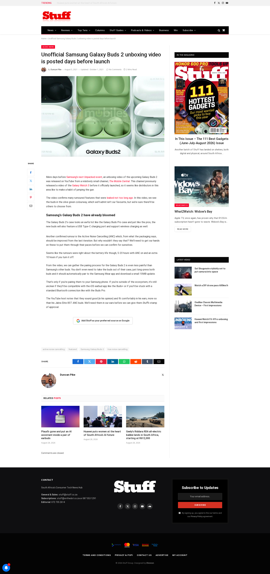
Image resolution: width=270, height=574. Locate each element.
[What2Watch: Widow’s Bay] (202, 186)
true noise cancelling (118, 349)
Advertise (162, 555)
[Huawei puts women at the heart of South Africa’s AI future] (103, 416)
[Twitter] (30, 180)
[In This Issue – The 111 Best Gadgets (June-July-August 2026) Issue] (202, 98)
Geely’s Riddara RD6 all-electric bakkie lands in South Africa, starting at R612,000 (92, 3)
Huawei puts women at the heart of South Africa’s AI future (102, 433)
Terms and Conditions (96, 555)
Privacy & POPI (124, 555)
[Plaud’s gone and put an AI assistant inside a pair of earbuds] (60, 416)
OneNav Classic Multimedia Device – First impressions (208, 304)
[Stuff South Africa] (56, 16)
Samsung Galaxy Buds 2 (92, 349)
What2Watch (182, 205)
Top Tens (83, 30)
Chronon (150, 563)
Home (43, 39)
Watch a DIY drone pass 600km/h (211, 285)
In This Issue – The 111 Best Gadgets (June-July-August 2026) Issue (201, 141)
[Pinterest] (30, 197)
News (51, 30)
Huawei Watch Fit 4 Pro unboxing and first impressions (211, 321)
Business (164, 30)
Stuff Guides (116, 30)
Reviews (65, 30)
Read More (182, 229)
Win (176, 30)
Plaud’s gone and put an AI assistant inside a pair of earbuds (56, 435)
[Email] (30, 205)
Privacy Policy (196, 516)
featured (73, 349)
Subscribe (188, 30)
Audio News (48, 47)
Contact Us (144, 555)
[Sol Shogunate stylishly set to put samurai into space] (183, 273)
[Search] (219, 30)
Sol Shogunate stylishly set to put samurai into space (210, 270)
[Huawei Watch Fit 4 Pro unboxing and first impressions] (183, 323)
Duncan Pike (56, 69)
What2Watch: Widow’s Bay (193, 211)
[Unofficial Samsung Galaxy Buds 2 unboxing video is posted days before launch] (102, 116)
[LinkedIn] (30, 189)
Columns (100, 30)
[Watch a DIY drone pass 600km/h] (183, 289)
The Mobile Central (119, 181)
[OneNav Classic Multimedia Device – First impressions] (183, 306)
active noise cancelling (54, 349)
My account (180, 555)
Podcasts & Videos (141, 30)
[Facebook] (30, 172)
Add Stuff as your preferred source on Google (105, 320)
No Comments (115, 69)
